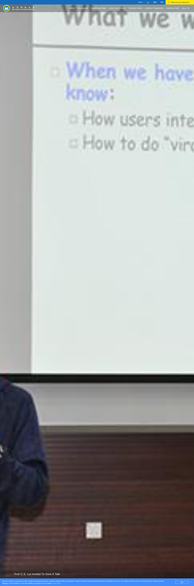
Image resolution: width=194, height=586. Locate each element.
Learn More (57, 583)
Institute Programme (154, 8)
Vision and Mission (117, 8)
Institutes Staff (172, 8)
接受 (182, 582)
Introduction (82, 8)
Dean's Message (98, 8)
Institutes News (135, 8)
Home (72, 8)
